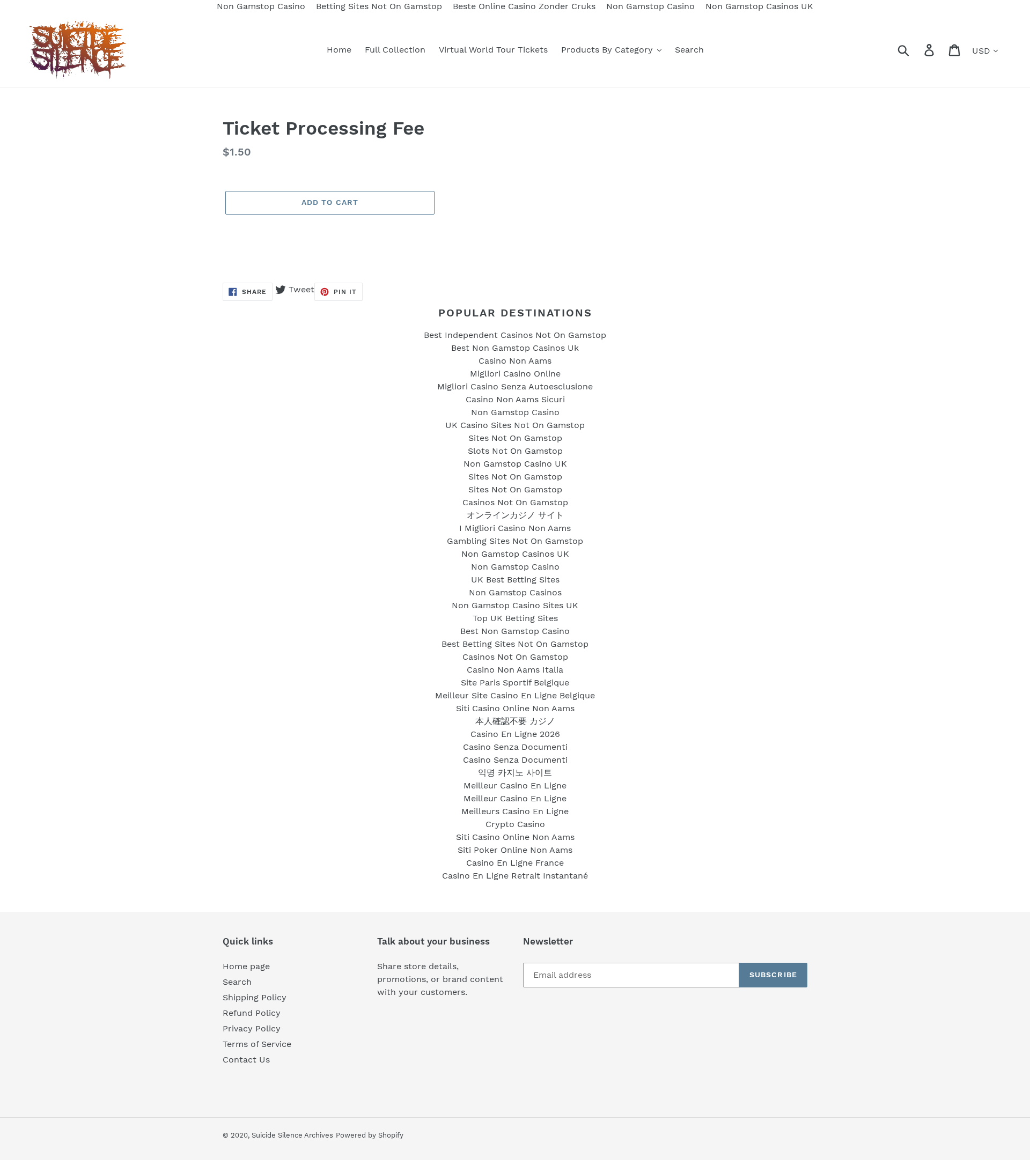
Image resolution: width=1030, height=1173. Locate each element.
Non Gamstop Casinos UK (515, 554)
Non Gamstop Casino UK (515, 464)
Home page (246, 966)
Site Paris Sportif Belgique (515, 682)
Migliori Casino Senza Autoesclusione (515, 386)
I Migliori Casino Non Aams (515, 528)
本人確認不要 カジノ (515, 721)
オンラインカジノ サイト (515, 515)
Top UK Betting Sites (515, 618)
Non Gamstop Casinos (515, 592)
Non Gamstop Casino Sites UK (515, 605)
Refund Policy (252, 1013)
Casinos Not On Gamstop (515, 502)
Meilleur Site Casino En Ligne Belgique (515, 695)
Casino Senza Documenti (515, 747)
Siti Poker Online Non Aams (515, 850)
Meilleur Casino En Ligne (515, 785)
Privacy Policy (252, 1028)
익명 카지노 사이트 (515, 773)
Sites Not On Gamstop (515, 438)
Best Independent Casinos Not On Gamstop (515, 335)
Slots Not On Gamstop (515, 451)
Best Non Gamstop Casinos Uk (515, 348)
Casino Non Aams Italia (515, 670)
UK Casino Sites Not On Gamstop (515, 425)
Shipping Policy (254, 997)
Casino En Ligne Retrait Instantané (515, 875)
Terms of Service (257, 1044)
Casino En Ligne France (515, 863)
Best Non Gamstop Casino (515, 631)
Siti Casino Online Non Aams (515, 708)
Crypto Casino (515, 824)
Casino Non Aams (515, 361)
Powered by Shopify (369, 1135)
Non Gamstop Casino (515, 412)
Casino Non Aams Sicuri (515, 399)
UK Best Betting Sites (515, 579)
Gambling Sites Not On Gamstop (515, 541)
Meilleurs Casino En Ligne (515, 811)
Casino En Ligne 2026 (515, 734)
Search (237, 982)
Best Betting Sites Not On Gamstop (515, 644)
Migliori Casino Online (515, 373)
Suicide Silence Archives (292, 1135)
